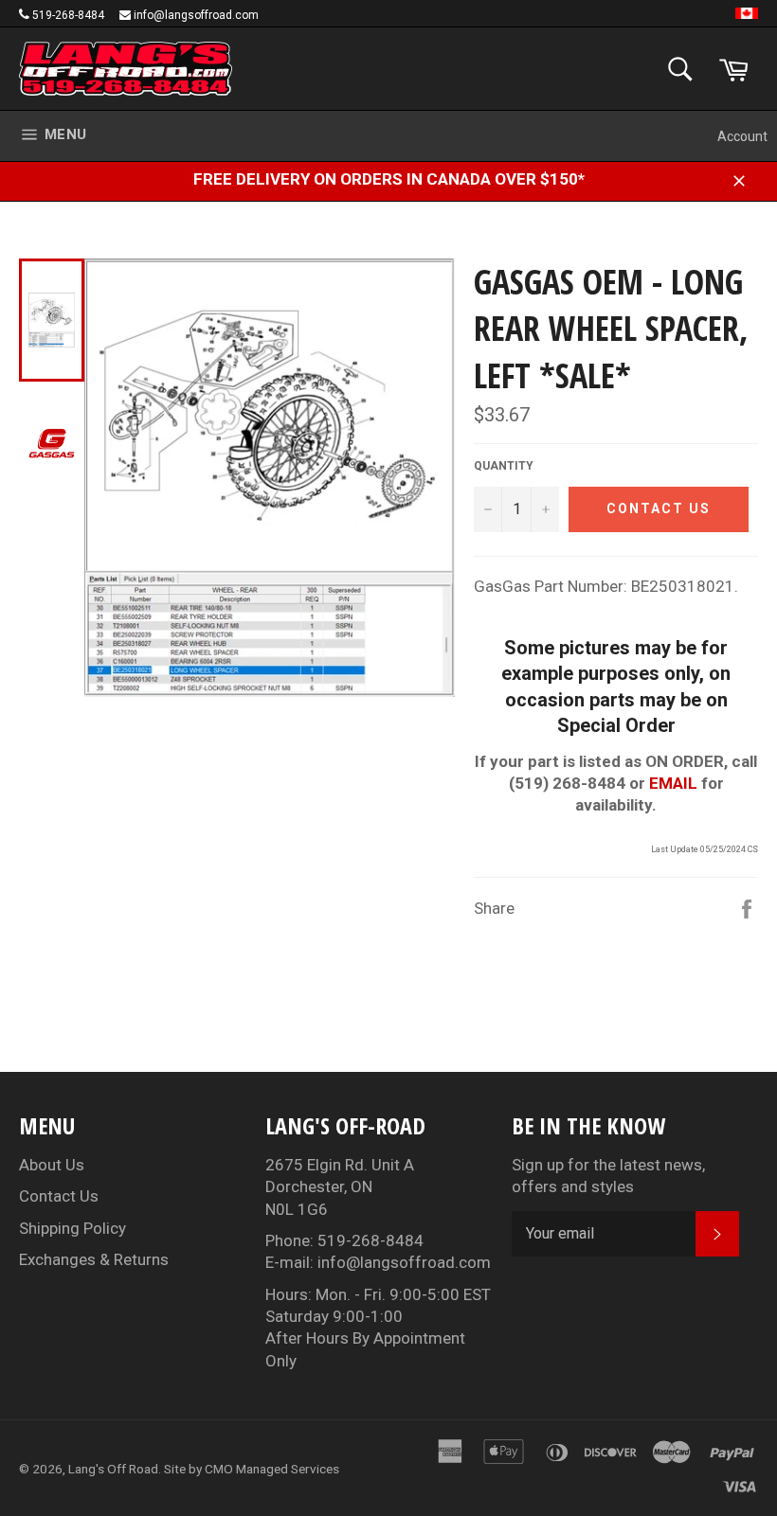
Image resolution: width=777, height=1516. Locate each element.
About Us (51, 1164)
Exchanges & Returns (94, 1259)
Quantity (503, 466)
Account (742, 136)
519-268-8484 (68, 15)
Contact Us (59, 1195)
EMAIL (673, 783)
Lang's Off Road (113, 1468)
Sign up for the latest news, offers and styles (608, 1175)
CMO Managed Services (272, 1468)
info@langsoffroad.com (196, 15)
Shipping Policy (72, 1228)
